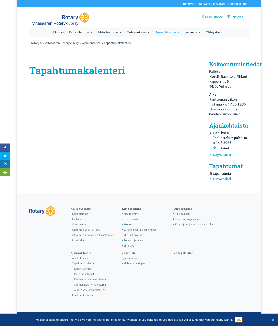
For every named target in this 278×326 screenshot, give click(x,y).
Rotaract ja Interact (135, 240)
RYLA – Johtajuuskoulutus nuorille (194, 224)
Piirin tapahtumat (84, 274)
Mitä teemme (108, 32)
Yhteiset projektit (133, 235)
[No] (273, 320)
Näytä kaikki (222, 155)
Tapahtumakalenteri (83, 263)
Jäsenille (191, 32)
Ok (239, 319)
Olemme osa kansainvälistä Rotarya (92, 235)
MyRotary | (220, 4)
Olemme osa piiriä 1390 (86, 229)
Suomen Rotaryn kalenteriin (90, 284)
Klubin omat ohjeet (135, 263)
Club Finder (213, 17)
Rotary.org (203, 4)
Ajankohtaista (165, 32)
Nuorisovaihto (237, 4)
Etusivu (58, 32)
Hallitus (76, 219)
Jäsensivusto (131, 258)
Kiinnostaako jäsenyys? (188, 219)
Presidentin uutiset (83, 295)
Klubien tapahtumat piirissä (90, 279)
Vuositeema (79, 224)
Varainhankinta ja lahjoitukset (140, 229)
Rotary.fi (188, 4)
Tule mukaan (136, 32)
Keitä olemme (79, 32)
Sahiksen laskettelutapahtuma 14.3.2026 (230, 138)
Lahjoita (237, 17)
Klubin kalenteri (83, 268)
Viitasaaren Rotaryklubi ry (62, 43)
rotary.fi (36, 43)
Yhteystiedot (215, 32)
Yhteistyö (129, 245)
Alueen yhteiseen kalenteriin (90, 290)
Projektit (128, 224)
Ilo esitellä (78, 240)
